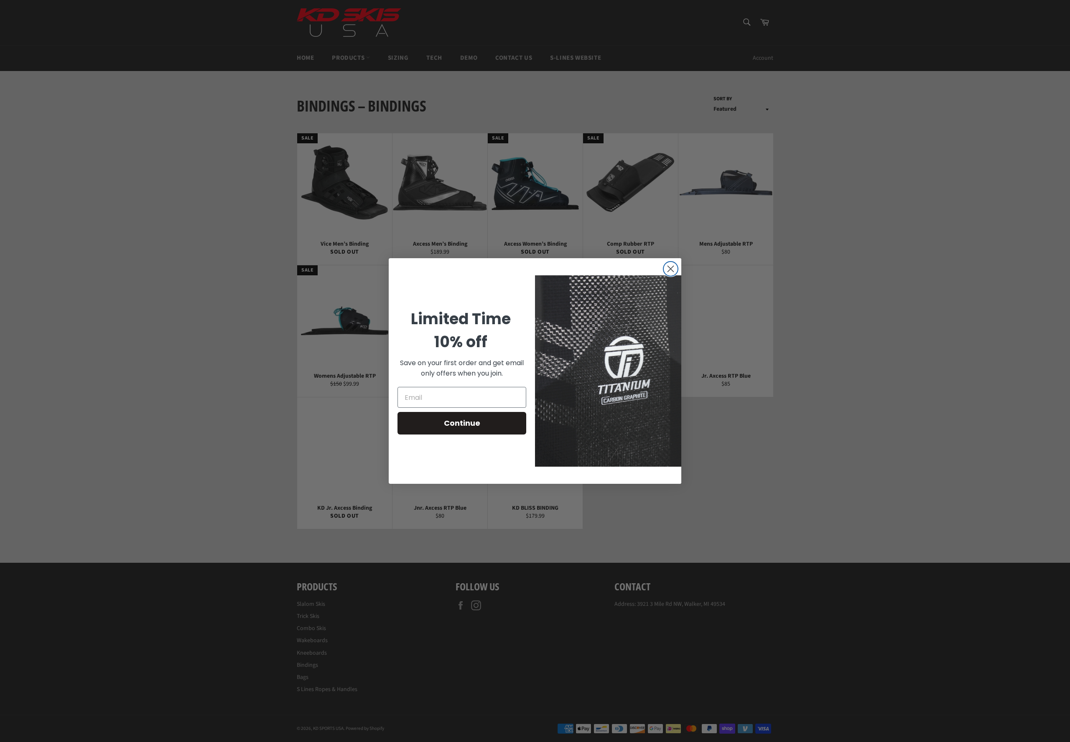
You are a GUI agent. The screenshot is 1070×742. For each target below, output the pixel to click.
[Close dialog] (670, 269)
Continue (462, 423)
